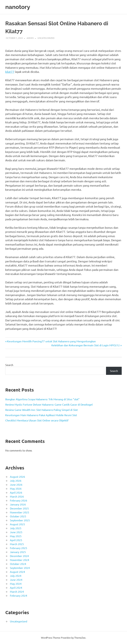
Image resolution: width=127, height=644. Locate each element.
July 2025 (15, 528)
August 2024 (17, 571)
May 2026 (15, 488)
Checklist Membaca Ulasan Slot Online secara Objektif (36, 420)
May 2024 (15, 583)
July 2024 (15, 575)
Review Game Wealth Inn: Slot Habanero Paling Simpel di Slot (41, 409)
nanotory (17, 6)
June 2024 (16, 579)
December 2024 (19, 555)
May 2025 (15, 536)
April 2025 (16, 540)
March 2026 (17, 496)
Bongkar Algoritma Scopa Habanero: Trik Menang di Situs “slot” (42, 399)
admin (30, 37)
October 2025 (18, 516)
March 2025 (17, 544)
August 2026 (17, 476)
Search (9, 364)
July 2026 (15, 480)
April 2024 (16, 587)
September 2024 (20, 567)
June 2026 (16, 484)
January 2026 (18, 504)
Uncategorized (46, 37)
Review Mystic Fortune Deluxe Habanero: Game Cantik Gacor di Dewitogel (49, 404)
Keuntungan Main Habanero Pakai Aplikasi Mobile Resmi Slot (41, 415)
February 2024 (18, 595)
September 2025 (20, 520)
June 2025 (16, 532)
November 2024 (19, 559)
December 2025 (19, 508)
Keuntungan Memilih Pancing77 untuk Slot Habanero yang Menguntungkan (51, 341)
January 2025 (18, 552)
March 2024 (17, 591)
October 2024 (18, 563)
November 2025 (19, 512)
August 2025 (17, 524)
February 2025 (18, 548)
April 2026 (16, 492)
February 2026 (18, 500)
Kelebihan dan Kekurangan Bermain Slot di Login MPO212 (85, 345)
